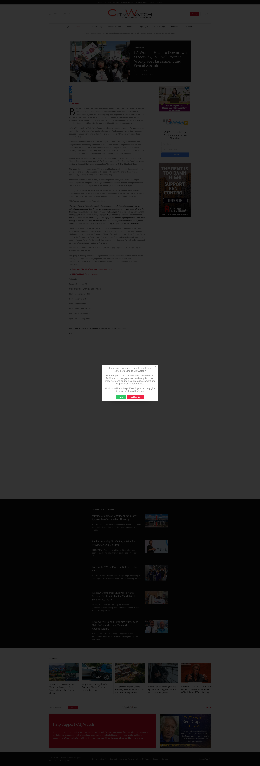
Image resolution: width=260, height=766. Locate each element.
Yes (121, 397)
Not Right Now (135, 397)
